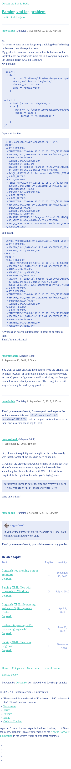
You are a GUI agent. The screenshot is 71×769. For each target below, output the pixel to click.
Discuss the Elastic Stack (15, 3)
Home (5, 668)
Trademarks (9, 706)
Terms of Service (51, 668)
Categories (18, 668)
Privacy (7, 713)
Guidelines (33, 668)
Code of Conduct (12, 721)
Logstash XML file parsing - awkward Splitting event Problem (19, 608)
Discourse (21, 682)
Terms (6, 709)
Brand (6, 717)
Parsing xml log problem (23, 11)
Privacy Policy (10, 674)
